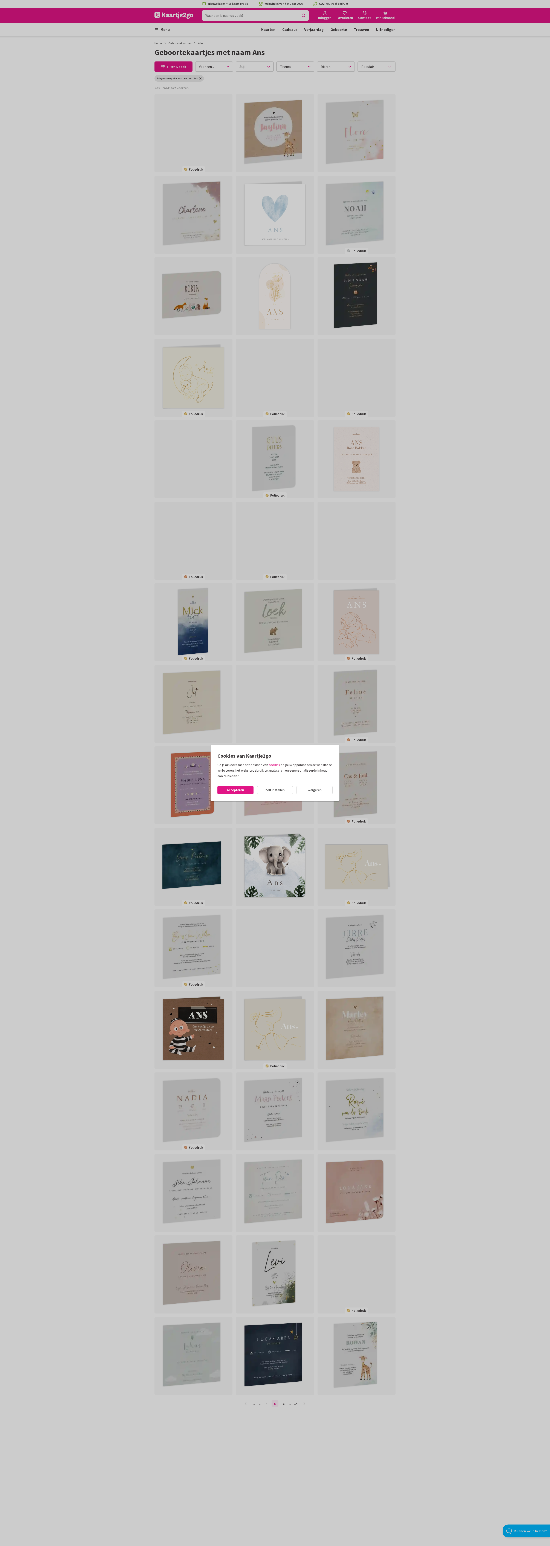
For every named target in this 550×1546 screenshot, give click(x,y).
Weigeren (315, 790)
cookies (274, 765)
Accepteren (235, 790)
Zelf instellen (275, 790)
